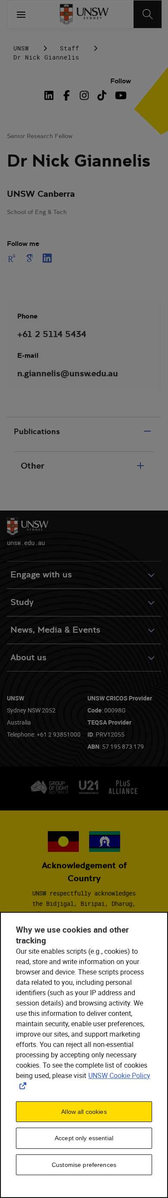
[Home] (84, 14)
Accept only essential (84, 1138)
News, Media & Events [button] (55, 630)
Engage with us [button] (41, 575)
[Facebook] (67, 95)
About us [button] (28, 657)
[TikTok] (102, 95)
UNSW (21, 48)
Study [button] (22, 602)
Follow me (23, 244)
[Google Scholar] (29, 258)
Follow (120, 81)
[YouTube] (120, 95)
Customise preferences (84, 1164)
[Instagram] (84, 95)
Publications (37, 431)
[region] (84, 1055)
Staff (69, 48)
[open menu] (21, 14)
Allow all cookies (83, 1111)
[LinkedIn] (50, 95)
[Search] (148, 14)
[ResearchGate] (13, 258)
